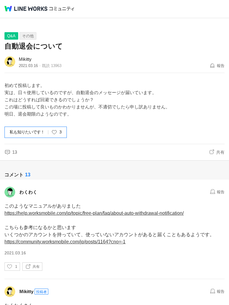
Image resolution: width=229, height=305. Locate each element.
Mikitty (25, 59)
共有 (220, 152)
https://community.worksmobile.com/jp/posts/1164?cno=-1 (65, 241)
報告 (221, 65)
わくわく (28, 191)
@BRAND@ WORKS (25, 8)
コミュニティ (61, 9)
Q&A (11, 36)
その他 (28, 36)
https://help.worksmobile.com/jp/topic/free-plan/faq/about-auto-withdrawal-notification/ (94, 213)
